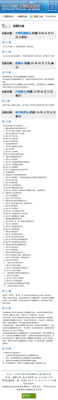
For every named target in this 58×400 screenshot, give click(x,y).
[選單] (52, 7)
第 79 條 (6, 72)
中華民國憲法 (23, 33)
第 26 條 (6, 308)
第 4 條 (6, 100)
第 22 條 (6, 51)
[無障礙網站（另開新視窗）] (29, 396)
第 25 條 (6, 291)
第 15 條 (6, 42)
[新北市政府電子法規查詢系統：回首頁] (22, 7)
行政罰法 (20, 91)
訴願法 (19, 63)
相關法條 (22, 16)
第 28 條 (6, 348)
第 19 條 (6, 121)
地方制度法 (21, 112)
